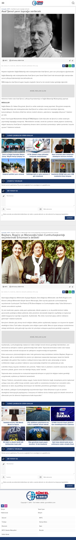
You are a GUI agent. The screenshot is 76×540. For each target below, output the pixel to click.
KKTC (8, 9)
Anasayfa (3, 9)
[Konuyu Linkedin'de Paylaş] (73, 65)
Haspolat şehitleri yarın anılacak (13, 174)
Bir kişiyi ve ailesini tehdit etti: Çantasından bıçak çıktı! (13, 443)
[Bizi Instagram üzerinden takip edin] (5, 505)
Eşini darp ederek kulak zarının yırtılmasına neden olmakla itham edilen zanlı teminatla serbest (62, 444)
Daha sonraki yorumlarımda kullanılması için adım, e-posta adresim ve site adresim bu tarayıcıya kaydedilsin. (36, 214)
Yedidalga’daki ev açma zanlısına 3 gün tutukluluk (38, 175)
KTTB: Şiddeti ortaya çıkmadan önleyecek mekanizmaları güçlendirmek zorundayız (38, 156)
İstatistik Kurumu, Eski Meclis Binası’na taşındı (13, 423)
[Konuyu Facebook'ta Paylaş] (63, 65)
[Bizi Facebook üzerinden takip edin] (2, 505)
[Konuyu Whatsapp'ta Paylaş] (70, 65)
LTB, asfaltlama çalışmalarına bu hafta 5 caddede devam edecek (38, 423)
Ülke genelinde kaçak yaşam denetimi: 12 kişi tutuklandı (38, 443)
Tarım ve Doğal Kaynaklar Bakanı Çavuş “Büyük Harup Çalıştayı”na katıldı (13, 156)
